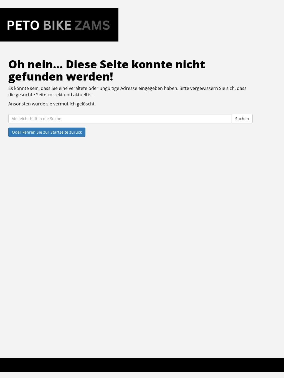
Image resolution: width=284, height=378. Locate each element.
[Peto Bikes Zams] (59, 25)
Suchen (242, 118)
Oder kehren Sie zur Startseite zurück (47, 132)
